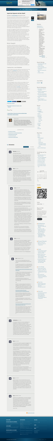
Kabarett (39, 113)
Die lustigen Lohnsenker (12, 131)
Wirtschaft (13, 103)
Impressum (43, 439)
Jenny (15, 187)
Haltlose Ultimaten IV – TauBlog (23, 428)
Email (41, 82)
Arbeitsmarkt (14, 105)
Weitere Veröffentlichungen (42, 147)
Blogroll (39, 135)
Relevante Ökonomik (42, 241)
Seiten (39, 137)
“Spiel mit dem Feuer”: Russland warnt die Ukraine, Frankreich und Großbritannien (42, 275)
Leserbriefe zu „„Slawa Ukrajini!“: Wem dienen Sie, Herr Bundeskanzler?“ (42, 229)
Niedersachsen (41, 142)
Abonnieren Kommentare (31, 412)
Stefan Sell (40, 291)
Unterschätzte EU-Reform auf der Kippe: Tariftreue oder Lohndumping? (42, 260)
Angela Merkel (10, 105)
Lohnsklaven (18, 86)
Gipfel (20, 105)
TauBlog (23, 9)
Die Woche (40, 117)
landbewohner (15, 320)
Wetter (40, 121)
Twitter (38, 82)
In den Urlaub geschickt (41, 162)
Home (20, 9)
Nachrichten (9, 103)
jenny (16, 258)
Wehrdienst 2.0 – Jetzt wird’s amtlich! (27, 423)
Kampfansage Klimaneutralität (13, 134)
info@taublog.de (36, 432)
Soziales (39, 124)
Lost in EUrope (41, 267)
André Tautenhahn (14, 15)
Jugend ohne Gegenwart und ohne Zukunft (16, 13)
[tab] (26, 147)
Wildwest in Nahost (41, 72)
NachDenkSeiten (41, 223)
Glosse (39, 108)
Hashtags (40, 118)
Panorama (39, 123)
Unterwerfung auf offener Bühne (13, 137)
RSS (37, 82)
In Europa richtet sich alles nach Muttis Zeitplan (17, 113)
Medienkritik (39, 115)
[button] (9, 101)
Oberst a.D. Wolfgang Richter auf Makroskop (42, 56)
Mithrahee (14, 151)
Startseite (40, 439)
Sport (38, 127)
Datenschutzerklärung (14, 0)
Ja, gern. (32, 4)
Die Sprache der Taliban (41, 161)
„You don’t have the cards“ (12, 135)
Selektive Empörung (41, 66)
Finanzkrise (17, 105)
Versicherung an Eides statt (42, 164)
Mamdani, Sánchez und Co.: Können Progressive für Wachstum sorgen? (42, 255)
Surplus (39, 249)
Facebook (40, 82)
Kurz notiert (40, 120)
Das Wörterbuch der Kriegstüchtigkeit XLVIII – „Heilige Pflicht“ (41, 234)
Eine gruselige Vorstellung (25, 434)
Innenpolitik (39, 111)
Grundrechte (40, 109)
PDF (11, 110)
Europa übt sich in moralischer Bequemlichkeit (15, 132)
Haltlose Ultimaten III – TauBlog (23, 430)
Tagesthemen (15, 70)
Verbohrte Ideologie (13, 114)
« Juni (38, 180)
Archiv (39, 134)
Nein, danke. (27, 4)
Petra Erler (40, 282)
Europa (40, 140)
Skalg (14, 168)
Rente (39, 125)
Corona (40, 139)
